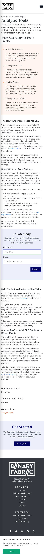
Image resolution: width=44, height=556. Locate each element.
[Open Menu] (41, 6)
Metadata (5, 402)
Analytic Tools (7, 413)
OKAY (11, 551)
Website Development (22, 493)
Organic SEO (22, 499)
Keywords (5, 392)
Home (22, 490)
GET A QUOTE (22, 444)
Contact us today (8, 375)
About (22, 502)
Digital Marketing (22, 496)
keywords (25, 298)
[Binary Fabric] (7, 6)
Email (5, 257)
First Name (8, 247)
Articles (22, 506)
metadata (13, 148)
